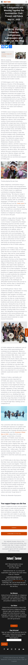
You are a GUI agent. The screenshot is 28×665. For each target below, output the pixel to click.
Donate (14, 527)
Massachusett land (18, 581)
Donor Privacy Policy (14, 659)
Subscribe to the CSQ (14, 533)
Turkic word (20, 203)
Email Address (14, 638)
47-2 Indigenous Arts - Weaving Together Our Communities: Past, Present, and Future (14, 12)
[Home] (7, 1)
